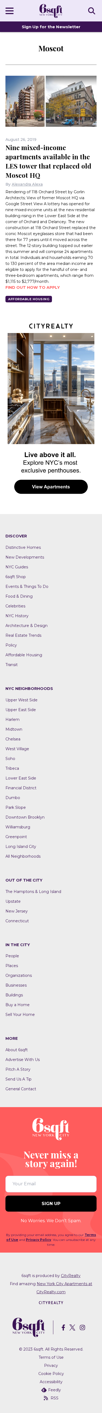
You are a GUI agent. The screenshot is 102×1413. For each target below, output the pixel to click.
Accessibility (51, 1381)
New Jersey (16, 911)
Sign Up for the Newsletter (51, 26)
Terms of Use (51, 1357)
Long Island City (20, 846)
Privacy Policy (38, 1240)
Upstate (13, 901)
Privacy (51, 1365)
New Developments (24, 557)
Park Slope (15, 807)
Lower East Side (20, 778)
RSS (54, 1398)
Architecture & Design (26, 625)
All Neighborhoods (23, 856)
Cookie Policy (51, 1373)
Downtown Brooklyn (25, 817)
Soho (10, 758)
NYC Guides (16, 567)
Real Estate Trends (23, 635)
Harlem (12, 719)
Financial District (20, 787)
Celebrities (15, 606)
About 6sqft (16, 1049)
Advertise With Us (22, 1059)
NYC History (17, 615)
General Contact (20, 1088)
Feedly (54, 1389)
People (12, 955)
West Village (17, 748)
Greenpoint (16, 836)
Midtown (13, 729)
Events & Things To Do (26, 586)
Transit (11, 664)
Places (11, 965)
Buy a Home (17, 1004)
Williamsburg (17, 827)
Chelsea (12, 739)
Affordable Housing (28, 299)
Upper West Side (21, 700)
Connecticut (17, 920)
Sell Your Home (20, 1014)
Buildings (14, 995)
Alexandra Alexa (27, 184)
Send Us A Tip (18, 1079)
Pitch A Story (17, 1069)
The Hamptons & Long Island (33, 891)
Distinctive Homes (23, 547)
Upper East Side (20, 709)
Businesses (16, 985)
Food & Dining (19, 596)
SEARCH (92, 10)
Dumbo (12, 797)
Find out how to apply (32, 287)
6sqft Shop (15, 576)
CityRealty (71, 1275)
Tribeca (12, 768)
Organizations (18, 975)
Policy (11, 645)
